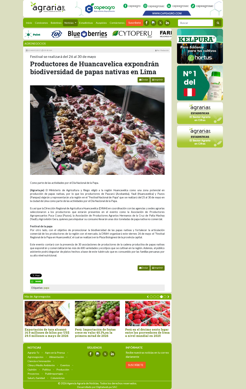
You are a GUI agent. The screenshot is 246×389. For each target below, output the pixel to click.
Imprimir (158, 79)
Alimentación (56, 356)
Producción (62, 369)
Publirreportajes (54, 373)
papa (46, 287)
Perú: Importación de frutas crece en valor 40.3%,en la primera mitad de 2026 (95, 332)
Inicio (29, 22)
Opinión (32, 369)
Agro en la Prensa (55, 352)
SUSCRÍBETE (135, 365)
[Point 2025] (200, 83)
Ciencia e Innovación (39, 361)
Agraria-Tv (33, 352)
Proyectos (33, 373)
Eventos (65, 365)
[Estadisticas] (200, 113)
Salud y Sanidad (36, 377)
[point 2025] (25, 34)
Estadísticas (86, 22)
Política (46, 369)
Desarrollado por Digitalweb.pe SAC (97, 386)
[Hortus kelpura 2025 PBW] (200, 46)
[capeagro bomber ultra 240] (148, 8)
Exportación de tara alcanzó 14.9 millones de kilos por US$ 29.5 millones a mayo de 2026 (47, 332)
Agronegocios (35, 43)
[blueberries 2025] (80, 34)
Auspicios (101, 22)
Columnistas (58, 377)
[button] (151, 296)
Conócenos (41, 22)
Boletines (56, 22)
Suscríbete (134, 22)
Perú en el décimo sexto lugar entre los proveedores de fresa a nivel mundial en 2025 (147, 332)
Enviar (145, 79)
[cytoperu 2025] (125, 34)
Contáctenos (117, 22)
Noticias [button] (69, 22)
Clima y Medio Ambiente (41, 365)
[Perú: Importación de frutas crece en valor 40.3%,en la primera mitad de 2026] (97, 313)
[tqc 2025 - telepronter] (49, 34)
